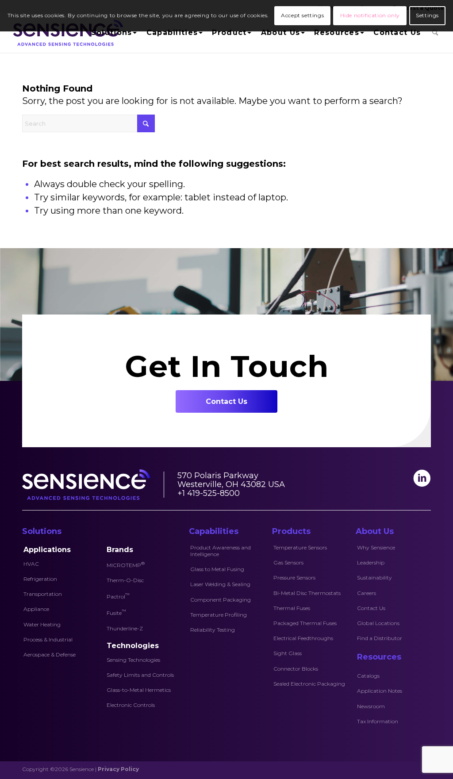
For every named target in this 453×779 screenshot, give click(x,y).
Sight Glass (287, 653)
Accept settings (302, 15)
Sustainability (374, 577)
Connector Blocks (295, 668)
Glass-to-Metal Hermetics (139, 690)
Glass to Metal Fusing (217, 569)
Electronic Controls (131, 705)
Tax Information (377, 721)
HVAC (31, 563)
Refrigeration (40, 579)
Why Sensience (376, 547)
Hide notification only (370, 15)
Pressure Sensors (294, 577)
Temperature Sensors (300, 547)
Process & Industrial (48, 639)
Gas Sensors (288, 562)
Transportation (42, 594)
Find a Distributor (379, 638)
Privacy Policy (118, 769)
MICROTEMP (126, 564)
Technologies (133, 645)
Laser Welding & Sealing (220, 584)
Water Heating (42, 624)
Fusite (116, 612)
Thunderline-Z (125, 628)
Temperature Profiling (218, 614)
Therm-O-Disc (125, 580)
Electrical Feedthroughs (303, 638)
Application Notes (379, 690)
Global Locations (378, 623)
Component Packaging (220, 599)
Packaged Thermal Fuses (305, 623)
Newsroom (371, 706)
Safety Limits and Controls (140, 675)
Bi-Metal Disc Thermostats (307, 593)
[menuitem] (113, 33)
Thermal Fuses (291, 608)
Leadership (370, 562)
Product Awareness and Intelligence (220, 550)
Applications (47, 549)
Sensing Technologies (133, 659)
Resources (379, 657)
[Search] (435, 33)
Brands (120, 549)
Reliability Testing (212, 629)
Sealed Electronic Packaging (309, 683)
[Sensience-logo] (66, 32)
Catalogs (368, 675)
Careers (366, 593)
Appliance (36, 609)
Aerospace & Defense (49, 654)
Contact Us (371, 608)
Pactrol (118, 596)
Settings (427, 15)
